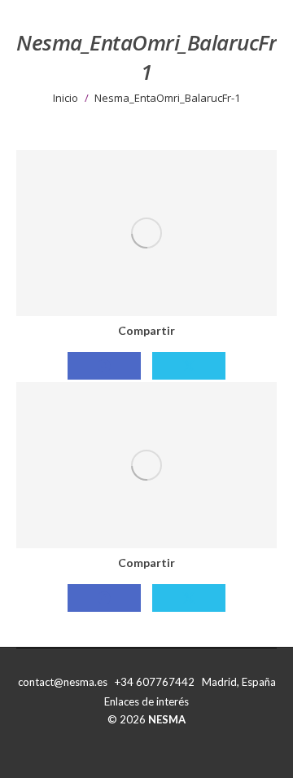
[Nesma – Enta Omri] (146, 465)
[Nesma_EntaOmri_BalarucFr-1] (146, 233)
